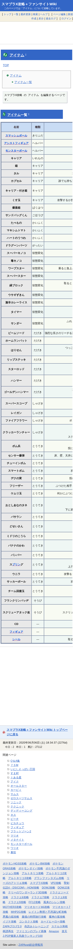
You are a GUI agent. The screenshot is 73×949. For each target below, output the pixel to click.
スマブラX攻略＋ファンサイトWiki (29, 4)
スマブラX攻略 (39, 882)
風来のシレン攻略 (54, 902)
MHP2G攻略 (18, 911)
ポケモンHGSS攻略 (15, 863)
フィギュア (16, 631)
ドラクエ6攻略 (20, 897)
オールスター (19, 785)
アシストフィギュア (16, 143)
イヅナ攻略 (9, 921)
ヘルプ (44, 14)
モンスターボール (16, 150)
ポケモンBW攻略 (39, 863)
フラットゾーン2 (21, 831)
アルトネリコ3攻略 (20, 878)
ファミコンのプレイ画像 (31, 931)
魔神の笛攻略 (57, 916)
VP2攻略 (56, 882)
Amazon (54, 931)
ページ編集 (59, 14)
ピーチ (15, 818)
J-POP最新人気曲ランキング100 (23, 935)
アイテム (17, 55)
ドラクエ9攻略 (17, 902)
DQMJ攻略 (48, 887)
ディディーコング (21, 810)
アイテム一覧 (23, 82)
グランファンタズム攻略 (49, 878)
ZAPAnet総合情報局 (30, 944)
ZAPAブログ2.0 (12, 926)
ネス (13, 814)
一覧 (15, 14)
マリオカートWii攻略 (37, 906)
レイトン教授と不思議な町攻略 (48, 911)
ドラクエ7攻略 (40, 897)
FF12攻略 (35, 902)
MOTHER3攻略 (12, 906)
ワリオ (15, 848)
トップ (7, 14)
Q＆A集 (15, 760)
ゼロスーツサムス (21, 798)
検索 (35, 14)
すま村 (15, 773)
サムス (15, 794)
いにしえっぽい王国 (23, 769)
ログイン (66, 18)
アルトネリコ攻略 (33, 873)
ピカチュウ (17, 823)
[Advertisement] (36, 32)
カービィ (16, 789)
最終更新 (26, 14)
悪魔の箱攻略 (11, 916)
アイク (15, 781)
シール (16, 639)
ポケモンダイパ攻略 (30, 868)
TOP (6, 65)
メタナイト (17, 839)
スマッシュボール (16, 135)
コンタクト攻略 (28, 921)
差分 (41, 18)
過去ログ (51, 18)
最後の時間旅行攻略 (34, 916)
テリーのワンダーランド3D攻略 (27, 892)
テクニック (17, 806)
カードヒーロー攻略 (53, 921)
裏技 (13, 852)
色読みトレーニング (36, 926)
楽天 (64, 931)
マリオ (15, 835)
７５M (14, 765)
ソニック (16, 802)
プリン (16, 564)
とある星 (16, 777)
